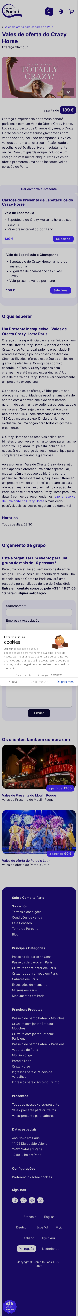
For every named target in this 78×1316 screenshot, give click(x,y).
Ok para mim (65, 682)
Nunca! (13, 682)
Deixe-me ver (38, 682)
